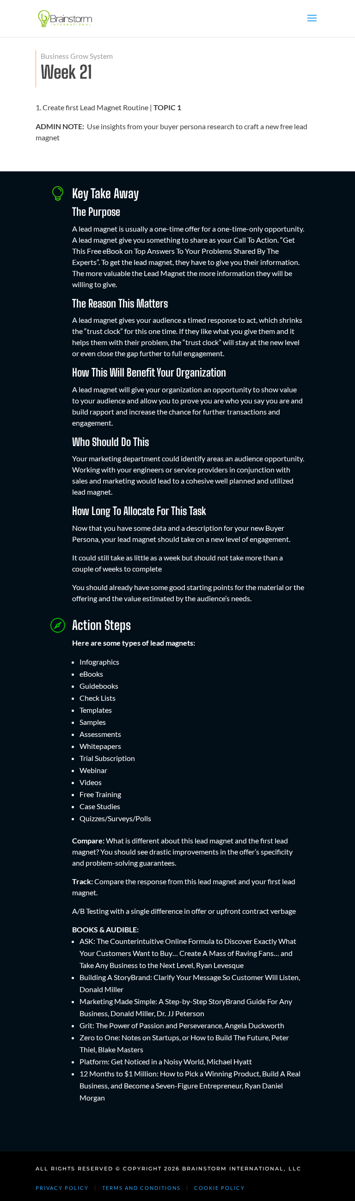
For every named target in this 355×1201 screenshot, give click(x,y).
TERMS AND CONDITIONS (141, 1188)
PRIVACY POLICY (62, 1188)
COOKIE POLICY (219, 1188)
